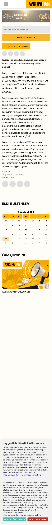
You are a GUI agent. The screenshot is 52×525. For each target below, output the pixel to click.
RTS (28, 142)
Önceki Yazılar (8, 177)
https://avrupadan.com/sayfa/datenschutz (22, 475)
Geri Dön (6, 171)
